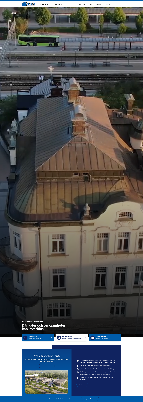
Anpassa (76, 399)
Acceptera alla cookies (89, 399)
